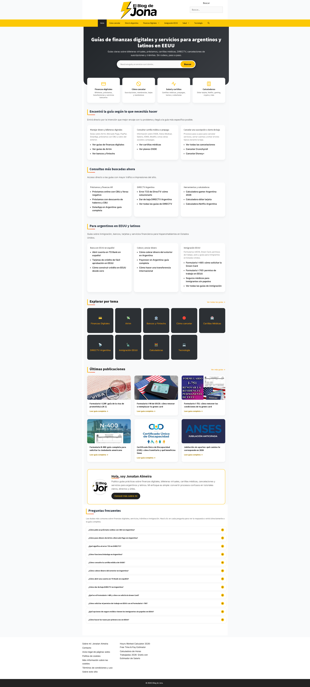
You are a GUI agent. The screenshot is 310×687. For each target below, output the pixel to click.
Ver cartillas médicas (150, 144)
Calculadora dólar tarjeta (199, 199)
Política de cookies (91, 656)
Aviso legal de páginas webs (96, 652)
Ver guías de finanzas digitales (108, 144)
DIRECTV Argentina (100, 347)
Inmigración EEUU (171, 23)
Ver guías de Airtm (102, 149)
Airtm (128, 320)
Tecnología (198, 23)
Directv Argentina (131, 23)
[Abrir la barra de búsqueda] (208, 23)
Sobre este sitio (90, 672)
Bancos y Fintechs (156, 320)
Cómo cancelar (114, 23)
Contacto (86, 648)
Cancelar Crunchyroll (197, 149)
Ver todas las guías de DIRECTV (155, 204)
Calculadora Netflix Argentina (201, 204)
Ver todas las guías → (216, 302)
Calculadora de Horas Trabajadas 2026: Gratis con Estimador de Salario (134, 655)
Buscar (187, 64)
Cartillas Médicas (212, 320)
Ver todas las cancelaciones (200, 144)
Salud (185, 23)
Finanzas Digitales (150, 23)
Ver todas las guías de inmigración (204, 286)
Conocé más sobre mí (125, 496)
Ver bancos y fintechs (103, 153)
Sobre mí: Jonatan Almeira (95, 643)
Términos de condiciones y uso (97, 668)
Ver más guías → (218, 370)
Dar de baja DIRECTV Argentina (155, 199)
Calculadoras (156, 347)
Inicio (102, 23)
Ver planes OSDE (148, 149)
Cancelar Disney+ (195, 153)
